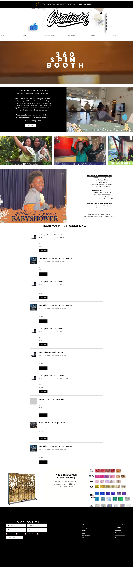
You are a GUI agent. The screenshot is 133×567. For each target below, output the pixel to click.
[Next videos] (131, 150)
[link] (71, 235)
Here (110, 214)
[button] (101, 13)
